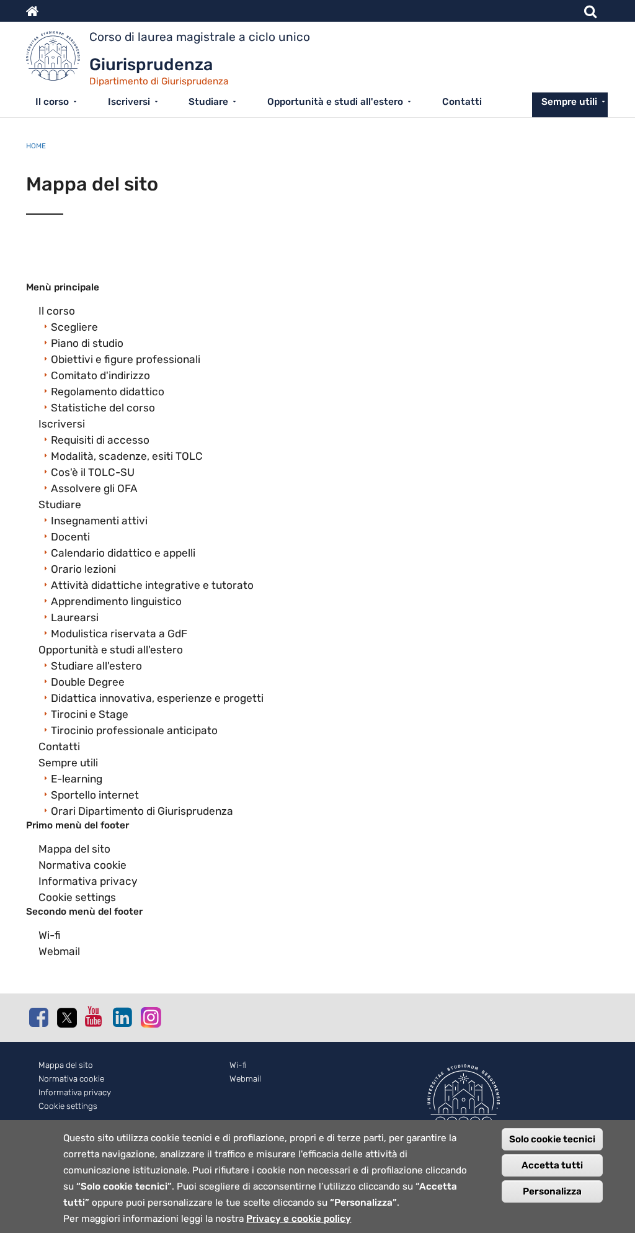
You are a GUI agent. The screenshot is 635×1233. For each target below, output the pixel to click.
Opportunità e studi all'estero (335, 101)
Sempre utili (569, 101)
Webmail (59, 951)
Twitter (66, 1018)
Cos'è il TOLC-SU (93, 472)
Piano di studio (87, 343)
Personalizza (552, 1191)
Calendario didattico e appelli (123, 553)
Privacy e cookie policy (298, 1218)
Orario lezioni (83, 569)
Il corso (52, 101)
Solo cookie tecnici (552, 1139)
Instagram (150, 1017)
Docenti (70, 537)
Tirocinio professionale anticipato (134, 730)
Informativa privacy (88, 881)
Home (36, 145)
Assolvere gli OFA (94, 488)
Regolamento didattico (107, 391)
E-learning (76, 779)
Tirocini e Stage (89, 714)
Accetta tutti (552, 1165)
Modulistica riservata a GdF (119, 633)
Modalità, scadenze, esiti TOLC (127, 456)
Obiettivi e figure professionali (125, 359)
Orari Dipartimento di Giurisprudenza (142, 811)
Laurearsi (75, 617)
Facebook (38, 1017)
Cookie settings (77, 897)
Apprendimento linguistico (116, 601)
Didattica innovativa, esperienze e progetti (157, 698)
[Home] (57, 59)
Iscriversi (129, 101)
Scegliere (74, 327)
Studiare (208, 101)
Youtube (94, 1016)
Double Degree (88, 682)
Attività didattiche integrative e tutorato (152, 585)
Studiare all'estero (96, 666)
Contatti (462, 101)
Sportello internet (95, 795)
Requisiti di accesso (100, 440)
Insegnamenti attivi (99, 520)
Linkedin (122, 1017)
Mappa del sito (74, 849)
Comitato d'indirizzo (100, 375)
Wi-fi (49, 935)
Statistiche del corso (103, 407)
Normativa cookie (82, 865)
